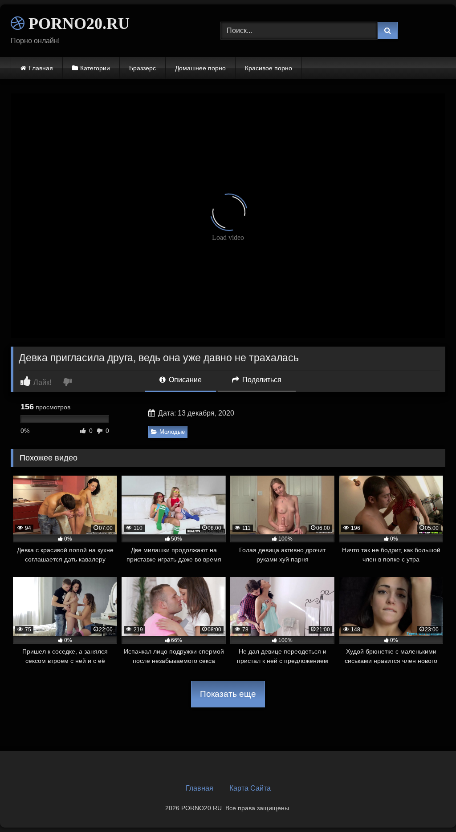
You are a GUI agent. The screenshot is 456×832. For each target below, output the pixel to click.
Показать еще (228, 694)
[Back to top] (428, 805)
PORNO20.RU (77, 23)
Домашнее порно (200, 68)
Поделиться (260, 380)
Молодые (172, 431)
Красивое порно (268, 68)
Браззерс (142, 68)
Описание (184, 380)
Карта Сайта (250, 788)
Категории (95, 68)
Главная (41, 68)
